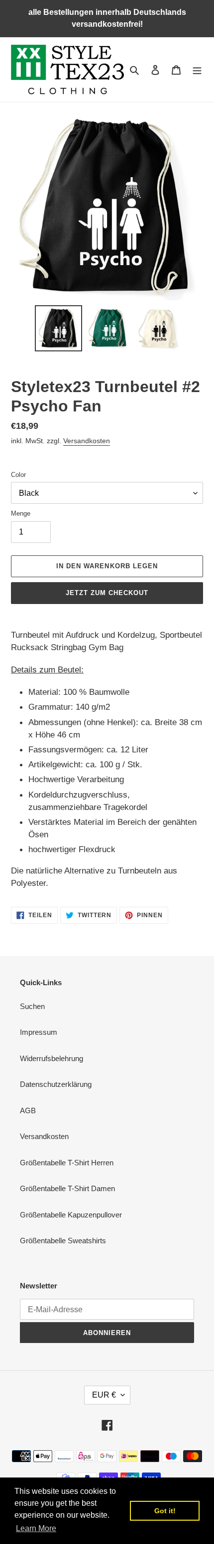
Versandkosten (86, 441)
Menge (20, 513)
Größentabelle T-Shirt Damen (67, 1188)
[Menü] (197, 69)
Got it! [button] (165, 1511)
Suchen (32, 1006)
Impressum (38, 1032)
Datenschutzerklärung (56, 1084)
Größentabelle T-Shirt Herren (66, 1162)
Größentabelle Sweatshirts (63, 1240)
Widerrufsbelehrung (51, 1058)
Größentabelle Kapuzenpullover (71, 1214)
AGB (28, 1110)
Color (18, 474)
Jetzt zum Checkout (107, 593)
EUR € (104, 1395)
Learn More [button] (36, 1528)
